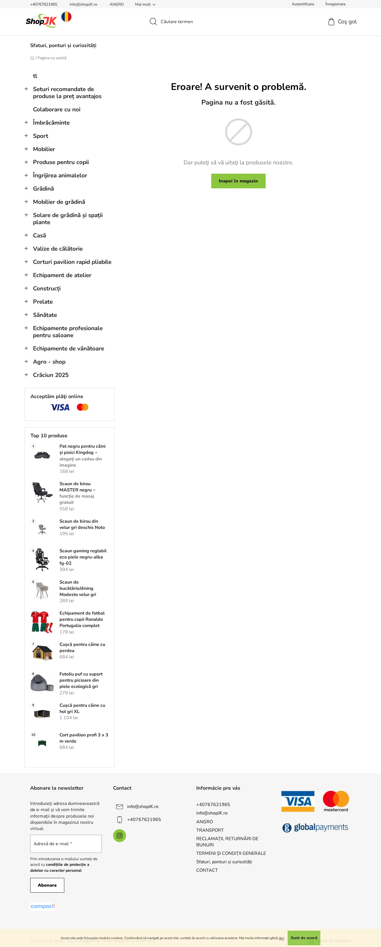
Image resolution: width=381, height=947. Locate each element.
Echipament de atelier (62, 275)
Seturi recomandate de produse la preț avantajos (67, 92)
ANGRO (117, 4)
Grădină (43, 189)
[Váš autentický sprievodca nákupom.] (42, 906)
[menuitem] (63, 45)
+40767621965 (43, 4)
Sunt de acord (304, 938)
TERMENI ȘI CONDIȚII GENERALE (231, 853)
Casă (39, 235)
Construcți (47, 288)
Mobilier (44, 149)
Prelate (43, 302)
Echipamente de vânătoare (68, 348)
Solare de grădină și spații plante (68, 218)
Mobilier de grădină (59, 202)
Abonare (47, 885)
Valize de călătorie (58, 249)
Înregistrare (335, 4)
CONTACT (207, 870)
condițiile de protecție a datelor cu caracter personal (59, 867)
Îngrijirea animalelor (60, 175)
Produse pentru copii (61, 162)
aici (281, 938)
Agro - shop (49, 362)
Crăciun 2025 (51, 375)
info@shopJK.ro (83, 4)
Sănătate (45, 315)
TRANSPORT (210, 830)
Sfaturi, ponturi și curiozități (224, 862)
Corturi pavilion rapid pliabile (72, 262)
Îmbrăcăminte (51, 123)
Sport (40, 136)
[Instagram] (119, 835)
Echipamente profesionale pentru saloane (68, 331)
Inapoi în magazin (238, 181)
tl (35, 76)
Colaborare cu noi (56, 109)
